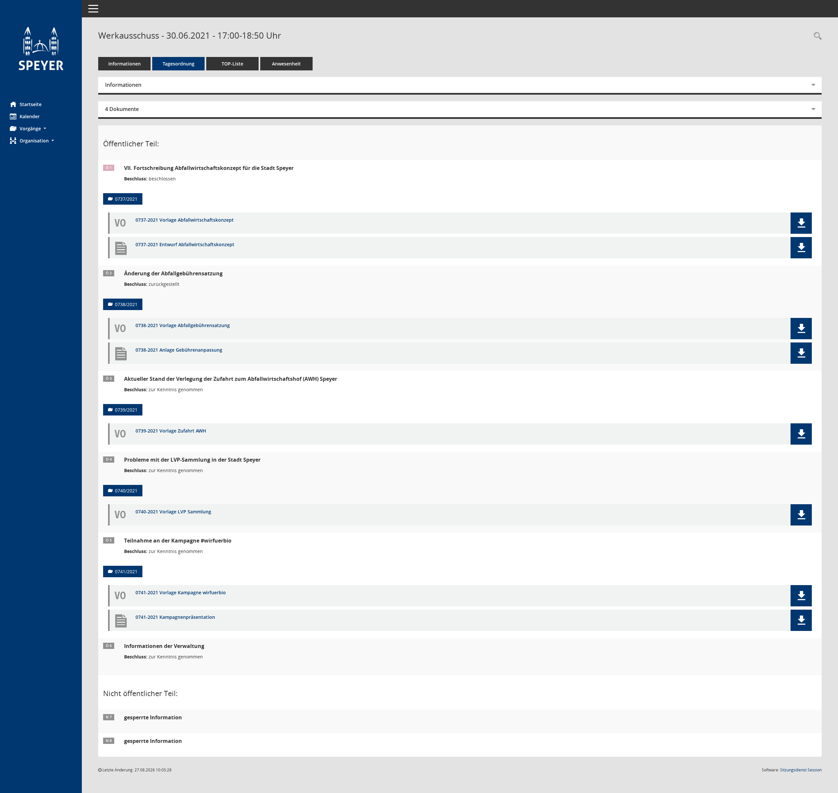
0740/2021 (126, 491)
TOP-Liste (232, 64)
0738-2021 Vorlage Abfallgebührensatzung (183, 325)
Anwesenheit (286, 64)
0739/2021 (126, 410)
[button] (41, 128)
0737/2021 (126, 199)
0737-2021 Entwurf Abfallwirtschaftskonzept (185, 245)
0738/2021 (126, 304)
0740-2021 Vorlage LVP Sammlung (173, 512)
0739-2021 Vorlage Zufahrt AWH (171, 431)
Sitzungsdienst (801, 770)
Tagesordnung (178, 64)
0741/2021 (126, 571)
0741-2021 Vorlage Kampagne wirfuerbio (181, 593)
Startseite (31, 104)
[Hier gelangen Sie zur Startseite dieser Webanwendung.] (41, 48)
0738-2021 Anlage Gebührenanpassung (179, 350)
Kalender (30, 116)
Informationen (124, 64)
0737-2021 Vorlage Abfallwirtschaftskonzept (185, 220)
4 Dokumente (122, 109)
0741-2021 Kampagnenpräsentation (175, 617)
